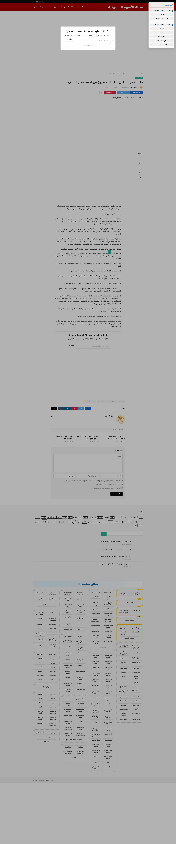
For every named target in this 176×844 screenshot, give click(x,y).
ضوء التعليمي (161, 28)
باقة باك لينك (161, 14)
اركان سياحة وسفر (161, 44)
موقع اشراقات (161, 36)
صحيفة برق (161, 32)
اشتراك (69, 39)
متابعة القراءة (88, 45)
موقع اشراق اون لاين (161, 40)
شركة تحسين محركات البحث (161, 18)
